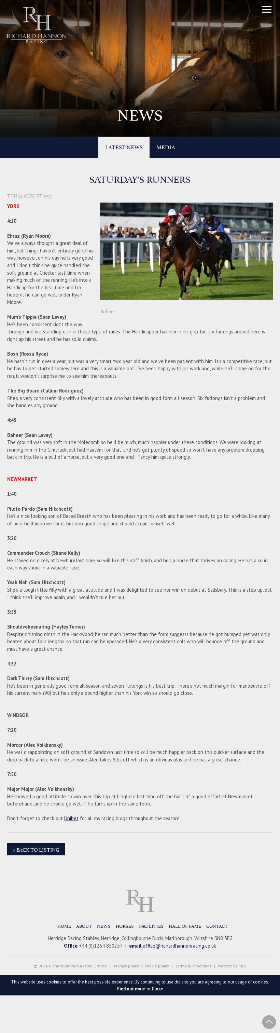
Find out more (131, 989)
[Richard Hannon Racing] (140, 901)
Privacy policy (126, 965)
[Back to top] (269, 1022)
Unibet (71, 818)
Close (157, 989)
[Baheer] (186, 302)
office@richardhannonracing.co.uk (179, 945)
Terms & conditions (193, 965)
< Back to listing (36, 849)
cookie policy (157, 965)
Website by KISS (232, 965)
